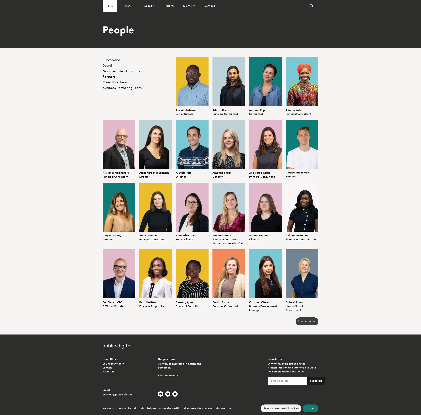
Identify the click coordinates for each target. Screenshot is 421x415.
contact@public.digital (117, 394)
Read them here (168, 375)
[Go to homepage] (110, 6)
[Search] (311, 6)
